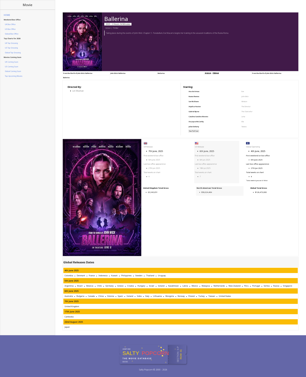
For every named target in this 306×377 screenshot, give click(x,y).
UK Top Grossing (11, 43)
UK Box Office (10, 24)
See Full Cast (193, 131)
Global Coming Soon (13, 71)
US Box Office (10, 29)
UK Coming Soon (11, 62)
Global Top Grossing (13, 52)
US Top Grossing (11, 48)
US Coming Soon (11, 66)
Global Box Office (11, 34)
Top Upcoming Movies (13, 76)
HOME (7, 15)
